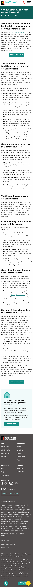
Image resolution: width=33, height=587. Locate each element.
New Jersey (15, 521)
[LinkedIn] (12, 484)
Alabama (3, 505)
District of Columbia (7, 510)
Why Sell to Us (5, 450)
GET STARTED (11, 424)
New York (4, 524)
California (23, 505)
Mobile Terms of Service (8, 544)
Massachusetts (25, 514)
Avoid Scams (5, 475)
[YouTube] (9, 484)
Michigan (4, 517)
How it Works (5, 447)
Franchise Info (21, 457)
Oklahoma (9, 526)
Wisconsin (22, 533)
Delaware (20, 507)
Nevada (17, 519)
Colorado (4, 507)
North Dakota (22, 524)
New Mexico (24, 521)
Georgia (22, 510)
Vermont (13, 531)
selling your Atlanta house (18, 32)
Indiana (9, 512)
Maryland (16, 514)
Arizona (10, 505)
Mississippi (19, 517)
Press (18, 460)
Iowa (14, 512)
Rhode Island (5, 528)
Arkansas (16, 505)
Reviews (19, 453)
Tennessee (24, 528)
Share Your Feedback (10, 493)
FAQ (2, 468)
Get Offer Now (22, 583)
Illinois (3, 512)
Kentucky (26, 512)
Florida (17, 510)
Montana (3, 519)
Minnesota (11, 517)
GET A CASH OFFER (16, 54)
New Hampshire (5, 521)
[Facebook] (2, 484)
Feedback (20, 468)
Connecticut (11, 507)
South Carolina (15, 528)
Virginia (19, 531)
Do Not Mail (20, 472)
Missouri (26, 517)
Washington (4, 533)
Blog (2, 472)
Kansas (20, 512)
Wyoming (4, 535)
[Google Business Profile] (16, 484)
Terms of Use (5, 540)
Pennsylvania (23, 526)
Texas (3, 531)
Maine (10, 514)
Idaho (28, 510)
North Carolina (13, 524)
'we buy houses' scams (18, 295)
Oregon (16, 526)
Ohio (2, 526)
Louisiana (4, 514)
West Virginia (13, 533)
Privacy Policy (5, 548)
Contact (3, 457)
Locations (20, 450)
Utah (7, 531)
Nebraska (10, 519)
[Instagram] (6, 484)
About (19, 447)
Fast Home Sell (5, 453)
